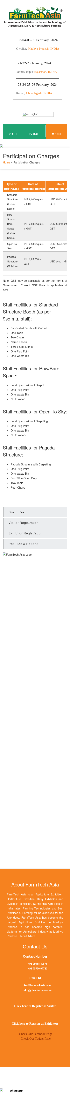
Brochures (16, 512)
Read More (27, 936)
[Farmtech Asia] (14, 1090)
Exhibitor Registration (26, 533)
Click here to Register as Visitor (35, 1006)
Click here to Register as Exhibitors (35, 1023)
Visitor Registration (24, 522)
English (33, 114)
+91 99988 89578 (37, 963)
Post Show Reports (23, 543)
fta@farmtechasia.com (37, 985)
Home (6, 162)
